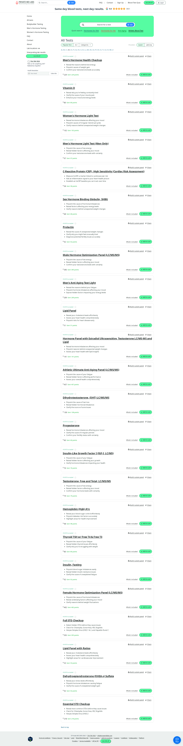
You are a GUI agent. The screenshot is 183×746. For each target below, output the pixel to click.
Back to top (65, 727)
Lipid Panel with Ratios (76, 648)
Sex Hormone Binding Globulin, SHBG (85, 199)
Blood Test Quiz (134, 2)
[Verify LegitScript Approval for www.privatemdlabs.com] (30, 739)
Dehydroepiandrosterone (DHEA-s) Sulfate (88, 676)
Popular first (67, 45)
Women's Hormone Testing (38, 32)
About (29, 44)
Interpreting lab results (36, 52)
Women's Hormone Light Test (81, 115)
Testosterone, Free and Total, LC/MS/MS (87, 481)
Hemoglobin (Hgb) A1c (76, 509)
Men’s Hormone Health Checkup (82, 60)
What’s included (132, 75)
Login (161, 3)
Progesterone (71, 425)
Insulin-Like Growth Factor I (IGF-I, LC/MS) (88, 453)
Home (29, 16)
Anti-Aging (122, 30)
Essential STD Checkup (76, 704)
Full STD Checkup (73, 620)
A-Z (76, 45)
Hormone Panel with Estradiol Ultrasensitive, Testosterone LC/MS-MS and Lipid (107, 340)
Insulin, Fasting (72, 564)
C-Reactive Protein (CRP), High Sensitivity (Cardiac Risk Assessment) (103, 171)
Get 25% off (149, 2)
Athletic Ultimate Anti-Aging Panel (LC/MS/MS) (91, 369)
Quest (140, 45)
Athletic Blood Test (135, 30)
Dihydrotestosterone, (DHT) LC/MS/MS (86, 397)
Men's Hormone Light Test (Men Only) (85, 143)
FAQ (100, 2)
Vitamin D (69, 88)
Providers (132, 45)
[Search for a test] (84, 24)
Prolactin (68, 227)
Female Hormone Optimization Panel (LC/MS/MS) (93, 592)
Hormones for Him (91, 30)
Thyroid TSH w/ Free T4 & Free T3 (82, 537)
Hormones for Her (108, 30)
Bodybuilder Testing (35, 24)
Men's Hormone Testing (36, 28)
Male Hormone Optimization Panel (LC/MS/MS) (91, 255)
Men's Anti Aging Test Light (79, 282)
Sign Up (120, 2)
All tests (30, 20)
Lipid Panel (69, 310)
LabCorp (149, 45)
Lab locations (32, 48)
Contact (110, 2)
